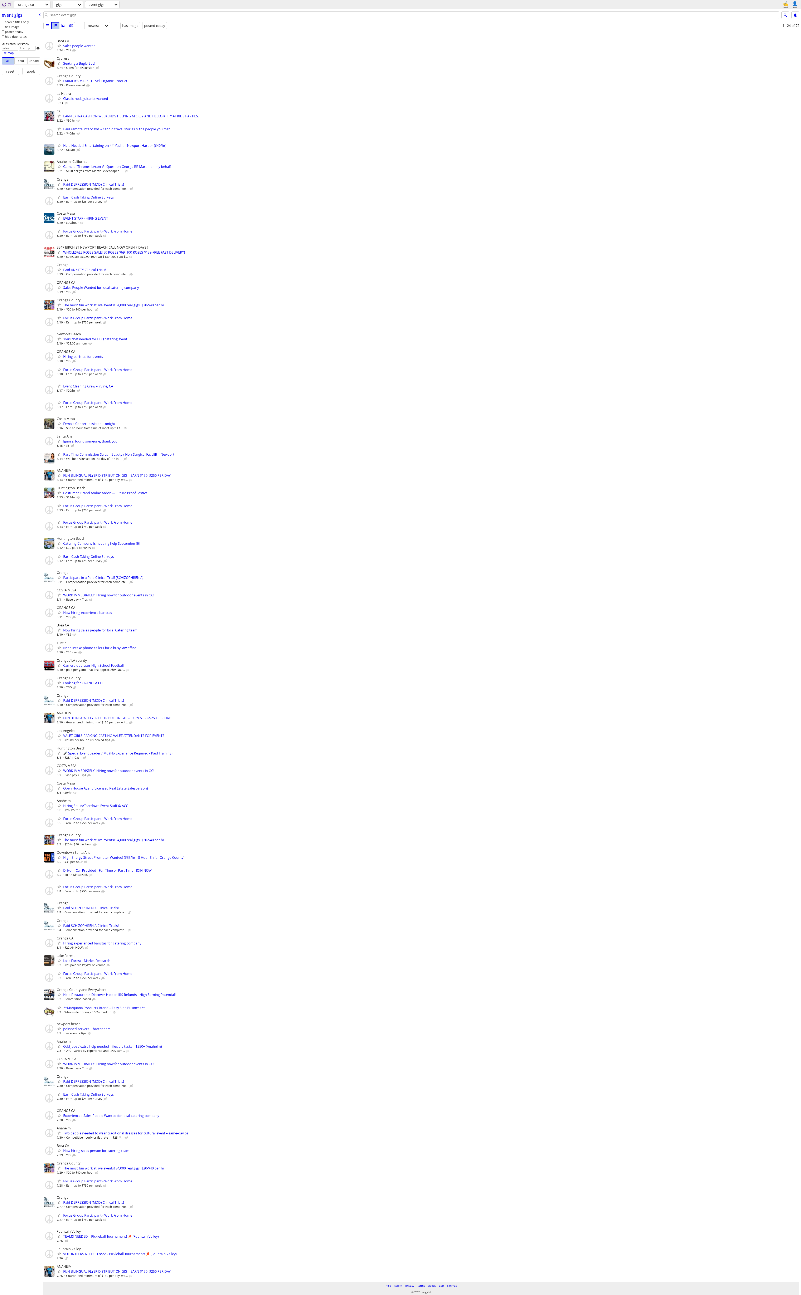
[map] (71, 25)
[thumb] (55, 25)
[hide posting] (74, 50)
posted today (14, 32)
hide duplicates (16, 37)
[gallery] (63, 25)
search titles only (17, 22)
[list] (47, 25)
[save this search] (795, 15)
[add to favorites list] (59, 45)
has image (12, 27)
